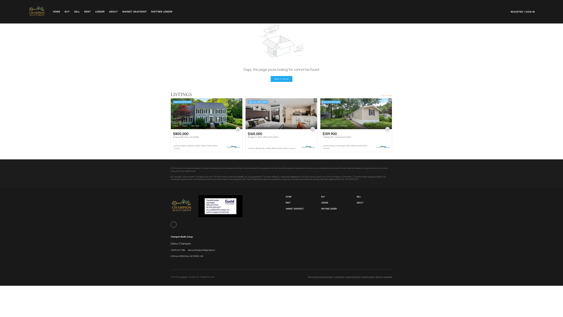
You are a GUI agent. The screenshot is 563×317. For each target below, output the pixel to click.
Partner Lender (162, 11)
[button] (37, 12)
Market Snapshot (134, 11)
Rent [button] (87, 11)
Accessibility (387, 277)
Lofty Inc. (183, 277)
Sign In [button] (530, 11)
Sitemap (379, 277)
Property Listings (368, 277)
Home (56, 11)
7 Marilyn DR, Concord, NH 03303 (337, 137)
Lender (100, 11)
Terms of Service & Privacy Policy (320, 277)
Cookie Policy (339, 277)
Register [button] (517, 11)
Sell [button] (77, 11)
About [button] (113, 11)
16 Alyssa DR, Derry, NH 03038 (186, 137)
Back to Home (281, 78)
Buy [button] (67, 11)
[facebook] (174, 224)
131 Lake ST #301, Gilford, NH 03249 (263, 137)
